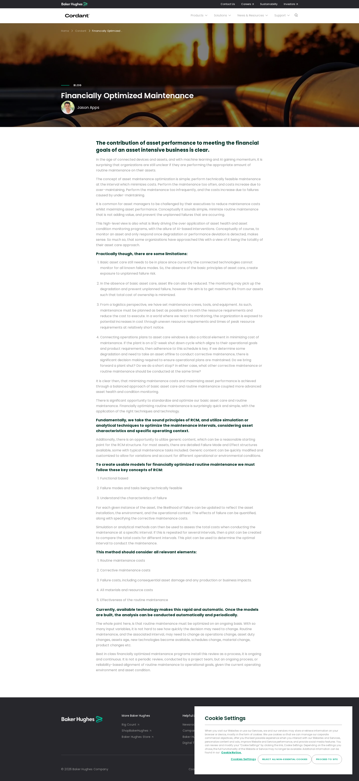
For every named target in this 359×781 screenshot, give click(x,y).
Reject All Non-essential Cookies (284, 759)
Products (197, 15)
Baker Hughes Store (136, 737)
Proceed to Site (327, 759)
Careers (246, 4)
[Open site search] (296, 15)
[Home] (74, 4)
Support (280, 15)
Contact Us (228, 4)
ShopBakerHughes (135, 730)
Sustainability (269, 4)
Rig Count (129, 724)
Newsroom (190, 724)
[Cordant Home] (77, 15)
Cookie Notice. (231, 752)
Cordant (80, 31)
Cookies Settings (243, 759)
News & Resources (250, 15)
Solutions (220, 15)
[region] (273, 740)
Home (65, 31)
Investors (289, 4)
